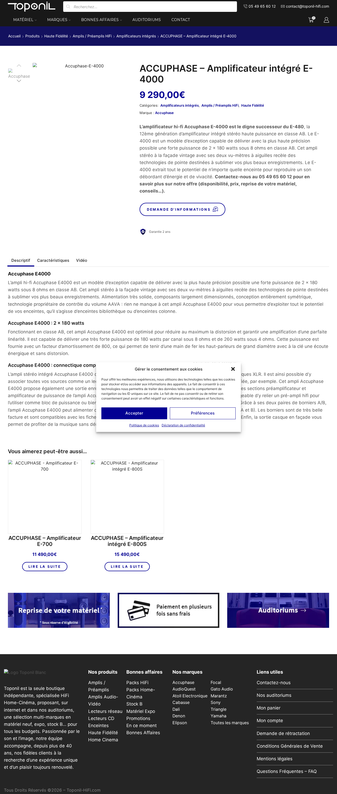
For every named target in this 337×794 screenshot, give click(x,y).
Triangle (218, 709)
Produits (32, 36)
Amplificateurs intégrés (136, 36)
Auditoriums (146, 19)
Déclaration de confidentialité (183, 425)
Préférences (203, 413)
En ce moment (141, 725)
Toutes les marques (230, 722)
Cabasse (181, 702)
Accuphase (164, 113)
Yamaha (218, 715)
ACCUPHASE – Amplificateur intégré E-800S (127, 541)
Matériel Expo (140, 711)
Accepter (134, 413)
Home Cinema (103, 739)
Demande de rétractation (283, 733)
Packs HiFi (137, 682)
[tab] (20, 260)
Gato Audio (222, 689)
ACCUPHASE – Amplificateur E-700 (44, 541)
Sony (216, 702)
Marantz (219, 695)
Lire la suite (44, 566)
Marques (57, 19)
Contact (180, 19)
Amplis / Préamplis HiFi (92, 36)
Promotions (138, 718)
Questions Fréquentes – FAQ (287, 771)
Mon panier (268, 708)
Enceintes (98, 725)
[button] (233, 369)
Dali (176, 709)
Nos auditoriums (274, 695)
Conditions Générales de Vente (290, 746)
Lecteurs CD (101, 718)
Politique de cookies (144, 425)
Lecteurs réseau (105, 711)
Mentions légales (275, 758)
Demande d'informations (179, 209)
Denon (178, 715)
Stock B (134, 704)
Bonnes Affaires (100, 19)
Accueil (14, 36)
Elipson (179, 722)
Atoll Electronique (189, 695)
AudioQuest (184, 689)
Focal (216, 682)
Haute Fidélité (56, 36)
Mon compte (270, 720)
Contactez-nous (274, 682)
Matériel (23, 19)
